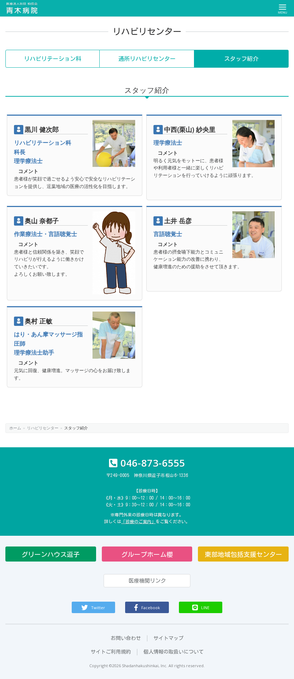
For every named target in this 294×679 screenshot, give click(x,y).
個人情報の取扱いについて (173, 651)
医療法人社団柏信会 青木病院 (22, 8)
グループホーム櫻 (147, 554)
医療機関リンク (147, 580)
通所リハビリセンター (147, 59)
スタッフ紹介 (241, 59)
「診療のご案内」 (138, 521)
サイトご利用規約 (111, 651)
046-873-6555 (152, 462)
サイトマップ (168, 638)
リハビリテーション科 (52, 59)
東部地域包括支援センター (243, 554)
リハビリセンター (42, 427)
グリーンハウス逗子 (51, 554)
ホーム (15, 427)
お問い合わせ (126, 638)
